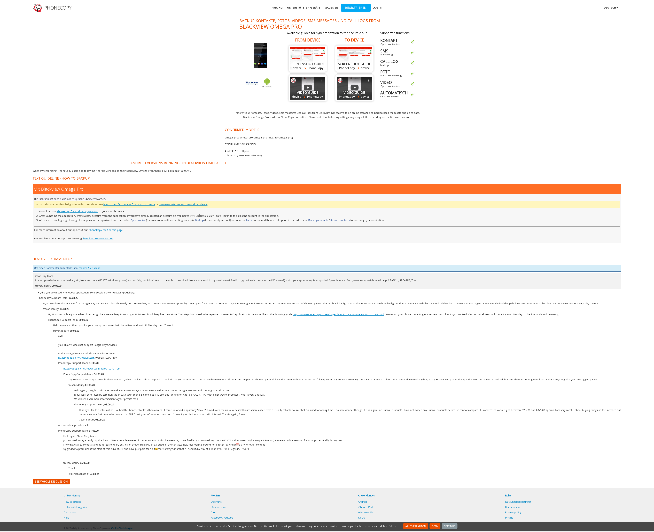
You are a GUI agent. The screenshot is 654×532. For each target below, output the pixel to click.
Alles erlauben (415, 526)
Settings (449, 526)
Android (363, 501)
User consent (512, 507)
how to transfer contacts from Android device (129, 204)
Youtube (228, 517)
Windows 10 (365, 512)
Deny (435, 526)
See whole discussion (51, 481)
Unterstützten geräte (304, 7)
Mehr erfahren (388, 526)
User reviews (218, 507)
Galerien (331, 7)
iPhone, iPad (365, 507)
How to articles (72, 501)
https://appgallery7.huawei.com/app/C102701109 (91, 368)
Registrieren (356, 8)
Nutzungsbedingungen (518, 501)
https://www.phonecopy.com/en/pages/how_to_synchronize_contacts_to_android (338, 314)
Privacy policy (513, 512)
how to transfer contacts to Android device (183, 204)
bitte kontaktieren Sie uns (98, 238)
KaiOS (361, 517)
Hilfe (66, 517)
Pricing (277, 7)
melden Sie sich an (89, 268)
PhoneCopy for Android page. (106, 230)
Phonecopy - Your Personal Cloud (53, 8)
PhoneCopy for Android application (77, 211)
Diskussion (70, 512)
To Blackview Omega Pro (354, 59)
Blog (213, 512)
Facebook (216, 517)
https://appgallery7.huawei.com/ (76, 357)
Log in (377, 7)
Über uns (216, 501)
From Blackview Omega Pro (308, 59)
